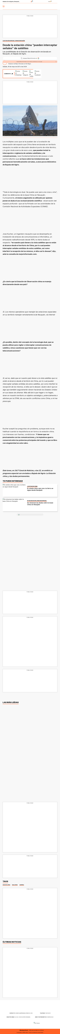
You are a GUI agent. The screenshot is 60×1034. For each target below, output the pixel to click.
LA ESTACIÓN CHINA (32, 486)
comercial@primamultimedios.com (20, 1013)
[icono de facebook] (46, 6)
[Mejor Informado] (30, 6)
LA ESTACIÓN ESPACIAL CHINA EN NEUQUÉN (14, 40)
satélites (21, 884)
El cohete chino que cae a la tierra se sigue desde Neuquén (40, 489)
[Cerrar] (56, 61)
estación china (6, 884)
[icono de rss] (56, 6)
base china (15, 884)
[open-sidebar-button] (4, 6)
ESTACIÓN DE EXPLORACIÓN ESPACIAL (37, 500)
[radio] (27, 2)
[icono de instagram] (52, 6)
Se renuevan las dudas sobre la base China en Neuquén (40, 504)
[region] (30, 26)
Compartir (7, 73)
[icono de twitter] (49, 6)
